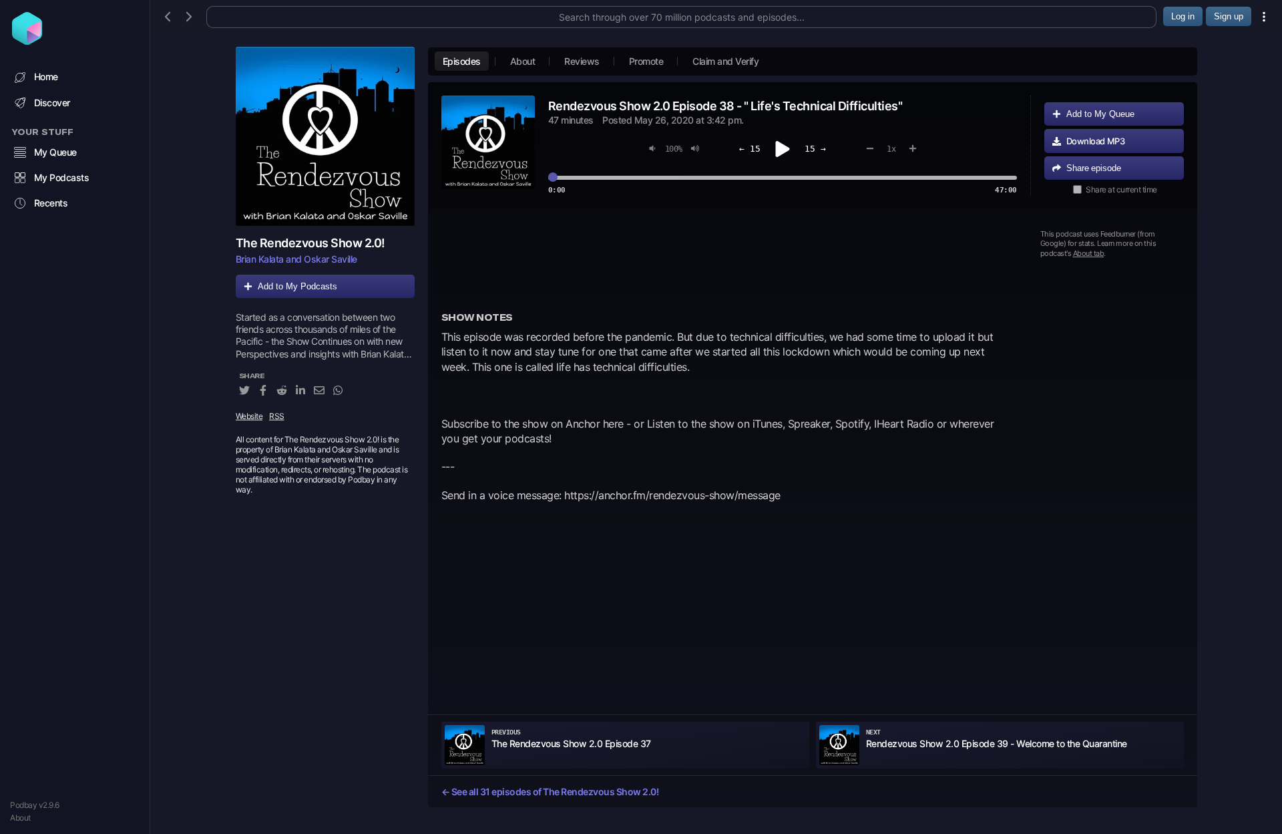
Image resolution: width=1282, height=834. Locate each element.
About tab (1088, 253)
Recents (51, 202)
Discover (52, 102)
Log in (1183, 16)
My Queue (55, 152)
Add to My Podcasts (297, 286)
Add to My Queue (1100, 114)
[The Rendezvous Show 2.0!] (325, 136)
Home (46, 76)
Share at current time (1121, 189)
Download (1095, 141)
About (20, 818)
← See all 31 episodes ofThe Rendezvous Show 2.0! (550, 791)
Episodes (462, 61)
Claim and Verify (725, 61)
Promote (646, 61)
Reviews (582, 61)
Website (249, 416)
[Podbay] (27, 40)
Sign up (1228, 16)
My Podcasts (61, 177)
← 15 (750, 149)
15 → (815, 149)
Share (1093, 168)
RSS (276, 416)
